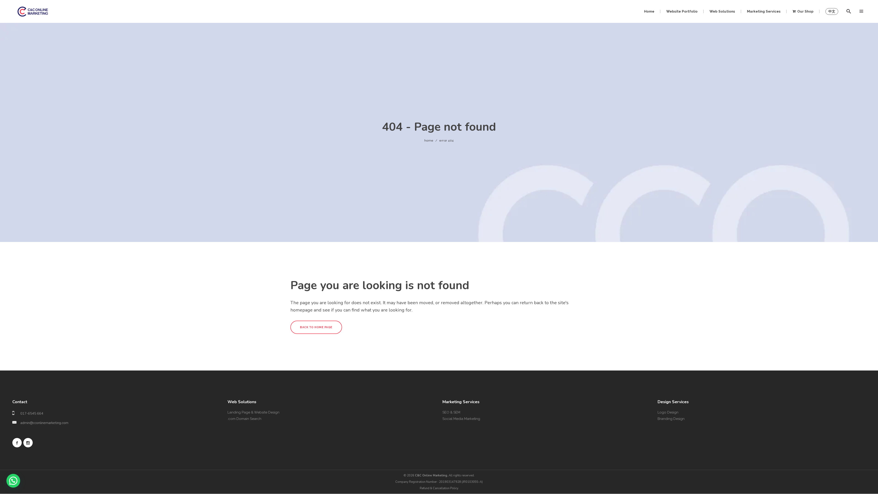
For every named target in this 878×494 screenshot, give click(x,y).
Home (429, 140)
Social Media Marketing (461, 419)
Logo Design (668, 412)
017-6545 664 (31, 413)
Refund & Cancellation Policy (439, 488)
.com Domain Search (244, 419)
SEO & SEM (451, 412)
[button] (13, 481)
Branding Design (671, 419)
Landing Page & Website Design (253, 412)
